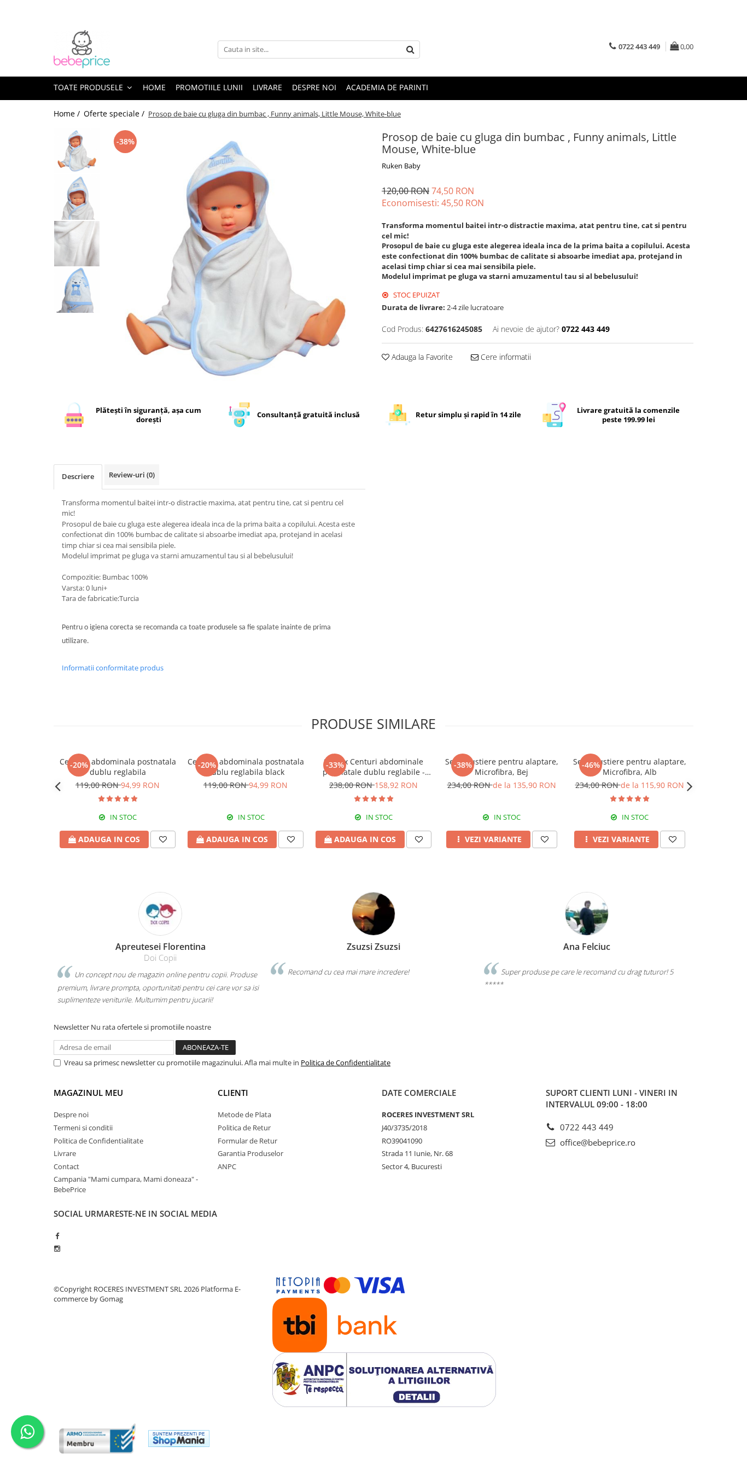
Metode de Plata (244, 1114)
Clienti (233, 1092)
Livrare (267, 87)
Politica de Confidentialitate (345, 1062)
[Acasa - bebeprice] (108, 49)
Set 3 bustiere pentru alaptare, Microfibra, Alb (629, 766)
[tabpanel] (235, 257)
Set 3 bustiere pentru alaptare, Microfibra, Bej (501, 766)
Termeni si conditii (83, 1128)
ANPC (227, 1166)
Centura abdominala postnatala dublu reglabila (118, 766)
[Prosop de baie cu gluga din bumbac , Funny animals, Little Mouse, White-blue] (235, 257)
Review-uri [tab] (132, 475)
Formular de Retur (247, 1141)
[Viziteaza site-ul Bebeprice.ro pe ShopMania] (178, 1438)
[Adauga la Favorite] (163, 839)
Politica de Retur (244, 1128)
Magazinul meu (88, 1092)
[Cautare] (410, 49)
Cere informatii (504, 357)
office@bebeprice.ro (596, 1142)
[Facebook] (57, 1236)
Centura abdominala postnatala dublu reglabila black (246, 766)
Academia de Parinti (387, 87)
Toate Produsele (89, 87)
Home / (68, 113)
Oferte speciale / (115, 113)
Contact (66, 1166)
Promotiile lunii (209, 87)
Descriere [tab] (78, 476)
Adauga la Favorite (421, 357)
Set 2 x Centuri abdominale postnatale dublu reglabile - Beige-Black (374, 766)
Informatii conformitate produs (113, 668)
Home (154, 87)
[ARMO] (97, 1438)
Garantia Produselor (250, 1153)
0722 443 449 (586, 1127)
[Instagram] (57, 1248)
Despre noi (314, 87)
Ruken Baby (401, 166)
